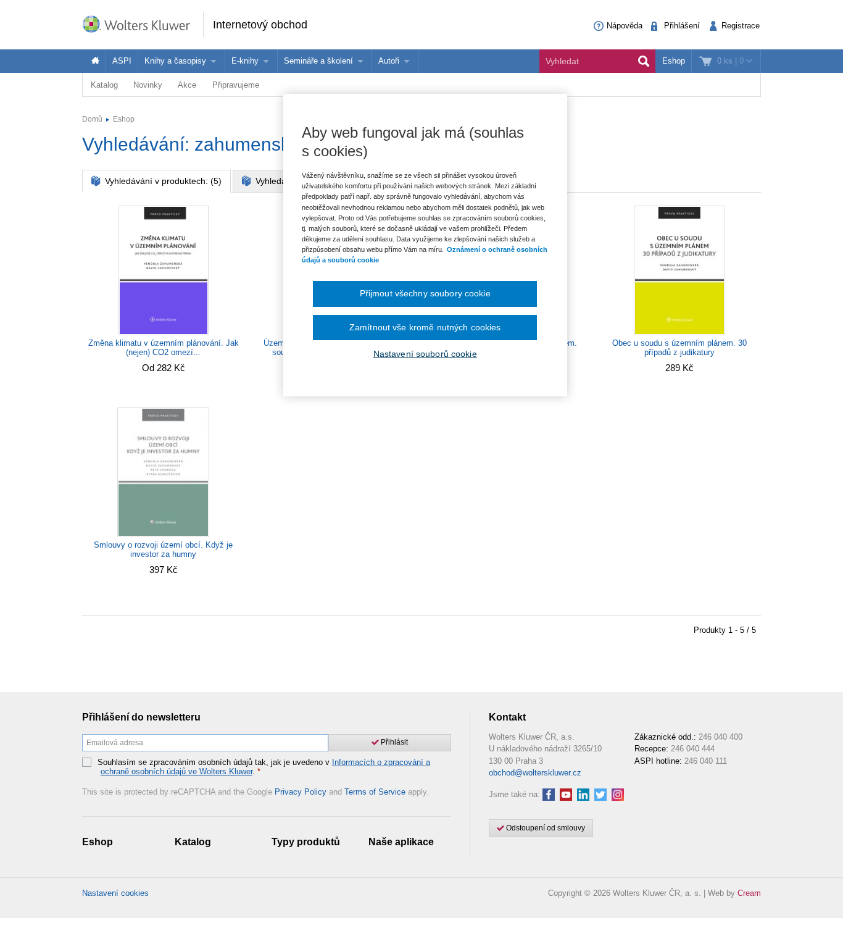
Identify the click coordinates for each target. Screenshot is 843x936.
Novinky (147, 85)
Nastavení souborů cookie (425, 354)
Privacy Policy (300, 791)
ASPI (121, 60)
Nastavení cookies (115, 893)
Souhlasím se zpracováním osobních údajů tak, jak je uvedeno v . (264, 767)
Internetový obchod (260, 25)
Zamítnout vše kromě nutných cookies (425, 327)
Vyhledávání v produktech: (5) (162, 181)
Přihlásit (393, 742)
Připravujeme (235, 85)
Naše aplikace (401, 842)
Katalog (104, 85)
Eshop (673, 60)
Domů (92, 119)
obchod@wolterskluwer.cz (535, 772)
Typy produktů (306, 842)
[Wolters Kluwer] (142, 24)
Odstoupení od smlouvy (544, 828)
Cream (749, 893)
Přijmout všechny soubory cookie (425, 293)
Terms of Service (374, 791)
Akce (187, 85)
